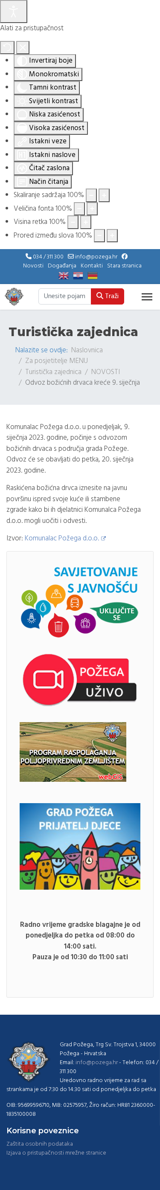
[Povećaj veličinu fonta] (92, 209)
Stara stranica (124, 266)
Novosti (33, 266)
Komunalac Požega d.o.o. (62, 538)
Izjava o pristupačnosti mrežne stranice (56, 1153)
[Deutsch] (94, 276)
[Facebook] (125, 257)
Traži (111, 296)
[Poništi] (7, 48)
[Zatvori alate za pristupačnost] (22, 48)
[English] (65, 276)
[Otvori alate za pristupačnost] (13, 11)
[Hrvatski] (80, 276)
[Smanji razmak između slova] (99, 236)
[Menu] (147, 297)
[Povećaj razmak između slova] (112, 236)
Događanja (62, 266)
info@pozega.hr (96, 257)
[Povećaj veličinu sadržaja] (104, 195)
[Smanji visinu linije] (73, 222)
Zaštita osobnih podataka (39, 1144)
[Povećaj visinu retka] (85, 222)
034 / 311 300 (48, 257)
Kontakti (92, 266)
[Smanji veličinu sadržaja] (91, 195)
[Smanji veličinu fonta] (79, 209)
